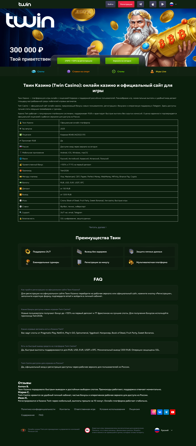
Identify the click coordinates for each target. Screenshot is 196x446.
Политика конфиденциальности (38, 409)
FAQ (41, 415)
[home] (24, 4)
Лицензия (134, 409)
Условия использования (112, 409)
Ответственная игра (84, 409)
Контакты (65, 409)
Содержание (28, 415)
